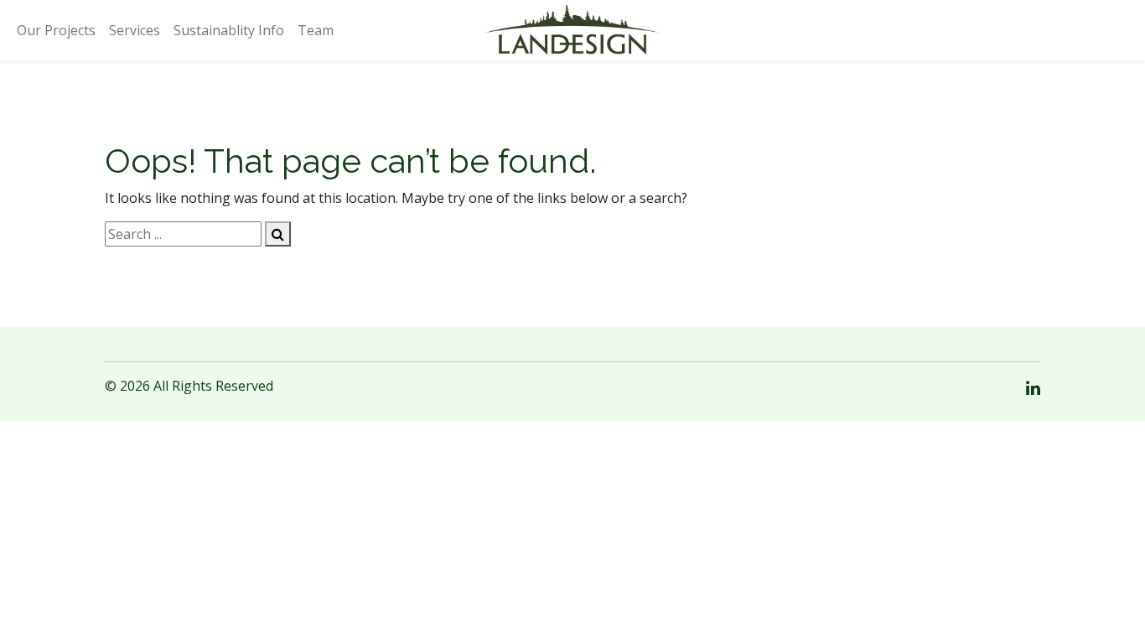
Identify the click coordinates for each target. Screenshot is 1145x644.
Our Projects (56, 30)
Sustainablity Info (229, 30)
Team (316, 30)
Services (134, 30)
